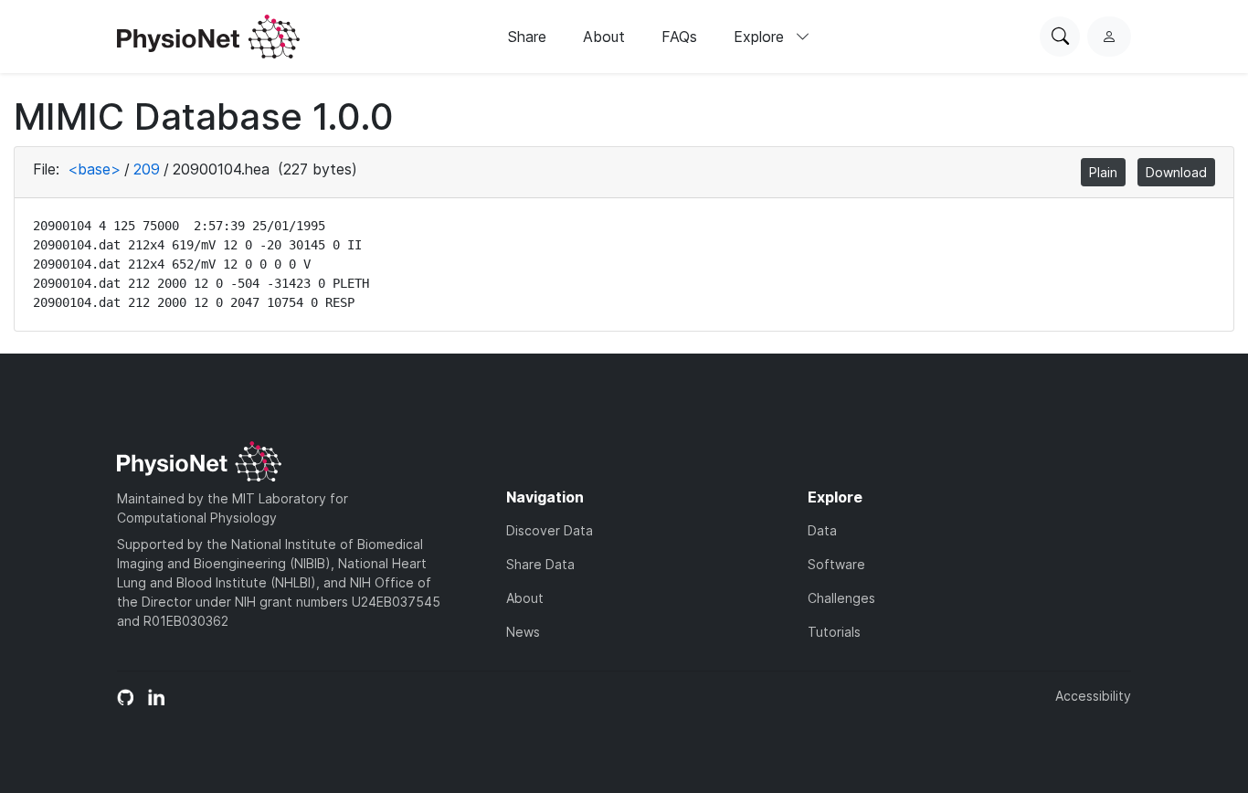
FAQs (679, 36)
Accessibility (1093, 695)
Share (527, 36)
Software (836, 564)
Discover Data (549, 530)
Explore (761, 36)
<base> (94, 169)
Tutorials (834, 632)
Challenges (841, 598)
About (604, 36)
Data (822, 530)
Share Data (540, 564)
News (523, 632)
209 (146, 169)
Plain (1103, 172)
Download (1176, 172)
